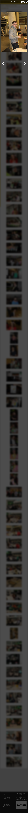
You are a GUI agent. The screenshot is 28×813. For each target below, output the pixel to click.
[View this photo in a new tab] (24, 2)
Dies (16, 1)
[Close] (27, 2)
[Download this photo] (22, 2)
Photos (3, 1)
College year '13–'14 (10, 1)
